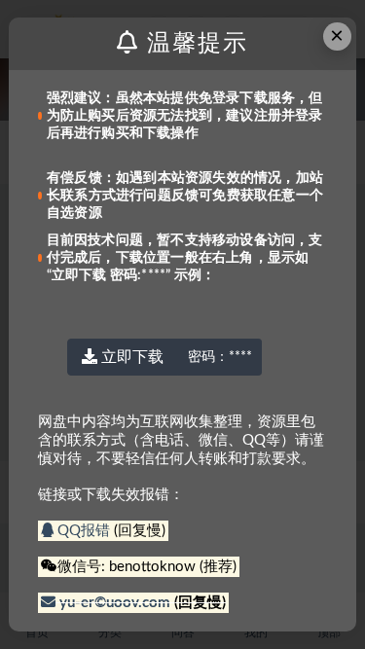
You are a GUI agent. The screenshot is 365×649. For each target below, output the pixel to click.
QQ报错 (84, 530)
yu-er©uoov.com (114, 602)
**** (220, 357)
